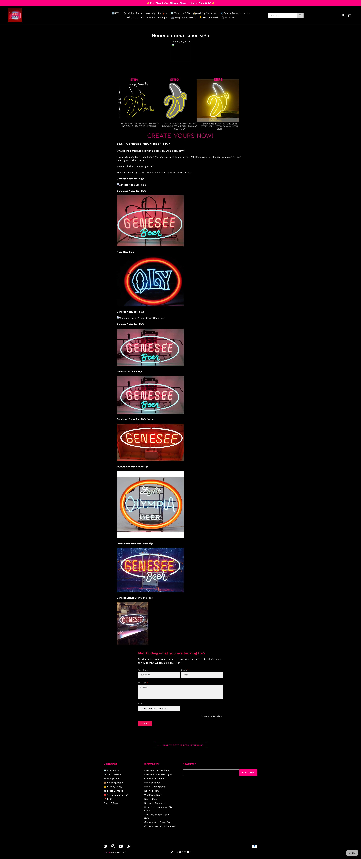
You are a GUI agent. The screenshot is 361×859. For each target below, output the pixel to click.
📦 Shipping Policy (114, 782)
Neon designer (152, 782)
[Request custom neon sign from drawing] (180, 140)
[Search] (300, 15)
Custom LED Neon (154, 778)
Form (220, 716)
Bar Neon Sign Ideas (155, 803)
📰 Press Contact (113, 790)
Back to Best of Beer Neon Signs (182, 745)
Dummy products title (23, 2)
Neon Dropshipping (154, 786)
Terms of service (112, 774)
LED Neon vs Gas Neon (157, 770)
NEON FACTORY (118, 852)
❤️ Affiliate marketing (116, 795)
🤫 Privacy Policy (113, 786)
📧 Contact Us (111, 770)
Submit (145, 723)
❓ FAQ (108, 799)
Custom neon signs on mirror (160, 826)
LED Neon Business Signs (158, 774)
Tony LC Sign (111, 803)
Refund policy (111, 778)
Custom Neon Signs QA (157, 822)
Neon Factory (151, 790)
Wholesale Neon (153, 795)
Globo (215, 716)
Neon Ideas (150, 799)
